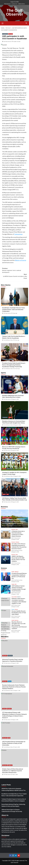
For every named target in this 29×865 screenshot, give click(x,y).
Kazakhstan (5, 33)
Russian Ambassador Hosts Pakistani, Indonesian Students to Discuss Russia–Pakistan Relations (14, 686)
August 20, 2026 (18, 525)
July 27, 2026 (15, 774)
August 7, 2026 (17, 690)
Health (13, 571)
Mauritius (10, 517)
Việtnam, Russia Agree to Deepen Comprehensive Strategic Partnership (12, 810)
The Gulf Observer (14, 12)
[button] (2, 23)
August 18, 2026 (16, 581)
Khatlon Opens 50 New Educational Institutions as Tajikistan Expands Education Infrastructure (12, 770)
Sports (10, 391)
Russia (13, 609)
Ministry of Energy (20, 260)
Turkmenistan (18, 234)
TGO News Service (7, 41)
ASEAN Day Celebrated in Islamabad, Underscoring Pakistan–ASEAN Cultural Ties (14, 789)
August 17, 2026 (18, 424)
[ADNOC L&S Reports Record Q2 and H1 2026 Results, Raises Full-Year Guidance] (6, 559)
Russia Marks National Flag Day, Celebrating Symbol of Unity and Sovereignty (13, 805)
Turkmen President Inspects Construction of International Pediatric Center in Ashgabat (14, 800)
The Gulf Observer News (8, 340)
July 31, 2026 (17, 747)
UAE (7, 494)
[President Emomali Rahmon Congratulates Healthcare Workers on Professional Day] (6, 576)
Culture (4, 708)
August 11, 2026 (16, 564)
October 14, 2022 (16, 41)
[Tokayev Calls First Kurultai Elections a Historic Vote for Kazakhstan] (14, 325)
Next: (15, 276)
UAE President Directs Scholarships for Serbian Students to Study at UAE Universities (13, 743)
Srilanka (17, 542)
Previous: (11, 270)
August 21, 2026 (16, 399)
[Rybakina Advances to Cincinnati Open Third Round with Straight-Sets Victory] (14, 410)
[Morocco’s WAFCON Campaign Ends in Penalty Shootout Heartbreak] (14, 436)
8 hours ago (17, 340)
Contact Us (14, 3)
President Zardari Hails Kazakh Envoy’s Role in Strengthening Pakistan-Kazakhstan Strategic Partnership (13, 365)
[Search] (26, 23)
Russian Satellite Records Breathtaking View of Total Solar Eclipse (19, 612)
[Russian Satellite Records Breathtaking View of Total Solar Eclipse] (6, 613)
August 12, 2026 (16, 551)
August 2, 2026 (15, 719)
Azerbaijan (5, 303)
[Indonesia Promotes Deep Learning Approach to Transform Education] (14, 648)
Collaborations (21, 3)
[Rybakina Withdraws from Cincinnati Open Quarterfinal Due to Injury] (14, 385)
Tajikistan (16, 571)
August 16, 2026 (16, 450)
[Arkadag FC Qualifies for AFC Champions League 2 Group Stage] (14, 461)
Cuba (13, 596)
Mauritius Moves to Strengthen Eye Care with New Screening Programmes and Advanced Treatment (19, 625)
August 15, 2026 (18, 476)
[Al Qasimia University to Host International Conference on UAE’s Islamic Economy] (6, 534)
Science (16, 609)
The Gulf (10, 33)
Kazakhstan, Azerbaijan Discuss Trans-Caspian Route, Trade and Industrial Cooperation (13, 309)
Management (7, 3)
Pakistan (10, 359)
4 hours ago (15, 313)
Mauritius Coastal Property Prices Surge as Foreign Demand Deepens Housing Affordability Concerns (14, 521)
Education (5, 655)
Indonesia (10, 655)
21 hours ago (17, 368)
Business (4, 517)
